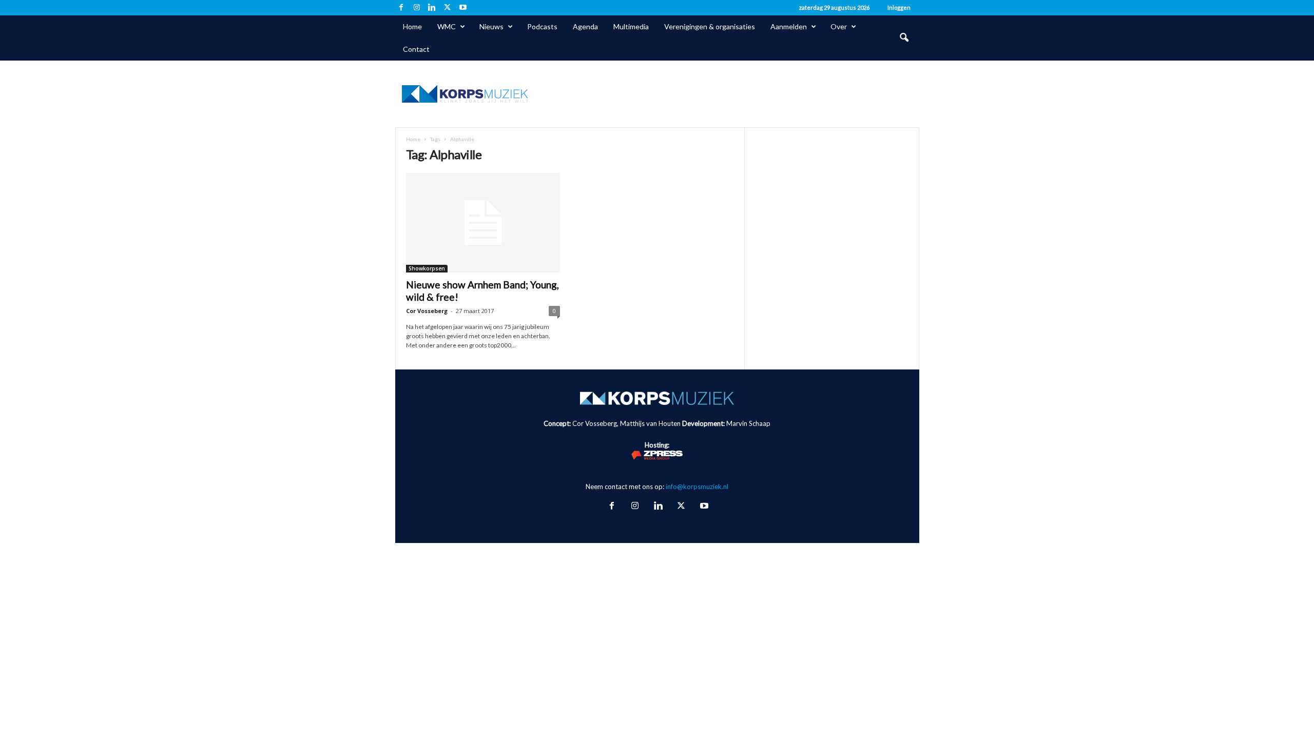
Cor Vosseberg (427, 311)
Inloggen (899, 7)
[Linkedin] (432, 7)
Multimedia (631, 26)
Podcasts (542, 26)
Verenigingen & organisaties (709, 26)
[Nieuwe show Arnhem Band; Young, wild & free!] (483, 223)
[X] (447, 7)
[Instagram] (417, 7)
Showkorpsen (427, 268)
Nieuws (491, 26)
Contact (416, 49)
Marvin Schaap (748, 423)
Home (412, 26)
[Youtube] (463, 7)
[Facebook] (401, 7)
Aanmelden (788, 26)
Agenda (585, 26)
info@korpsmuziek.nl (697, 486)
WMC (446, 26)
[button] (904, 38)
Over (838, 26)
